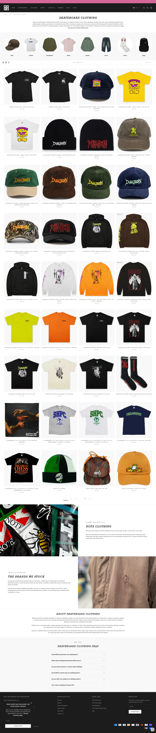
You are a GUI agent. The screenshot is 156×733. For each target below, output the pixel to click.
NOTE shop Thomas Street (99, 708)
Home (5, 14)
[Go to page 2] (90, 498)
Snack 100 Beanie (59, 488)
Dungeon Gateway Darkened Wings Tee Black (134, 347)
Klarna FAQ (60, 711)
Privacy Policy (61, 708)
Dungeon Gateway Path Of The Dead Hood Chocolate (134, 252)
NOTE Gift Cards (96, 700)
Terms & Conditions (62, 705)
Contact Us (60, 713)
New (13, 7)
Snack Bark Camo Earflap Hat (96, 488)
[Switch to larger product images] (3, 62)
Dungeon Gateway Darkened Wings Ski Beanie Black (97, 155)
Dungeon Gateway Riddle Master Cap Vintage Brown (134, 155)
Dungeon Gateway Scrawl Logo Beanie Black (59, 155)
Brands (60, 7)
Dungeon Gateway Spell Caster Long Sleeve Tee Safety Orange (96, 300)
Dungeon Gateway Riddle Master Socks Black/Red (134, 394)
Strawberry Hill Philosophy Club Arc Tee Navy (134, 440)
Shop (10, 14)
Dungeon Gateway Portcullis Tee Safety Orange (59, 347)
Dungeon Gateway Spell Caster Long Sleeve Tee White (59, 300)
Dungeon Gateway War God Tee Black (22, 394)
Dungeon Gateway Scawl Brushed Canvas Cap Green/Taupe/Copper (22, 204)
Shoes (43, 7)
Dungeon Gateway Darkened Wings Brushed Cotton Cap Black (59, 252)
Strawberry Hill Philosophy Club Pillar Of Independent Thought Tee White (96, 441)
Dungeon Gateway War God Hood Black (97, 251)
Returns (59, 703)
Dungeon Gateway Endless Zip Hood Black (22, 299)
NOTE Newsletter (96, 703)
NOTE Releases (96, 705)
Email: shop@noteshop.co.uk (11, 700)
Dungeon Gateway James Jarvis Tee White (22, 155)
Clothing (34, 7)
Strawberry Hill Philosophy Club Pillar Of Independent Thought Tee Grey (59, 441)
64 (85, 498)
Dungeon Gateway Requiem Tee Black (96, 394)
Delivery (59, 700)
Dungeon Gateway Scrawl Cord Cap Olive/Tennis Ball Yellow (96, 204)
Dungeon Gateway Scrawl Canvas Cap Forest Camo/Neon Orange (22, 252)
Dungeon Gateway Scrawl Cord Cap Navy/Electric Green (134, 204)
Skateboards (22, 7)
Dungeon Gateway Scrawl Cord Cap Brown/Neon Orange (59, 204)
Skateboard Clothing (19, 14)
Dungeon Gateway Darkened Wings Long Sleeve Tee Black (134, 300)
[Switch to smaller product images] (6, 62)
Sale (68, 7)
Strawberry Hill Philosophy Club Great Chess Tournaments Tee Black (22, 489)
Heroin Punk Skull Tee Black (59, 107)
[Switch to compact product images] (8, 62)
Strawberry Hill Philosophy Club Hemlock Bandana (22, 441)
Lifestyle (51, 7)
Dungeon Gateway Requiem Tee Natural (59, 394)
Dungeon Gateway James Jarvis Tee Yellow (134, 107)
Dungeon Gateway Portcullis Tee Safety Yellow (21, 347)
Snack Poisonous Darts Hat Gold (134, 488)
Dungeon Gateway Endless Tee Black (96, 347)
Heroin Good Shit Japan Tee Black (22, 107)
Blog (75, 7)
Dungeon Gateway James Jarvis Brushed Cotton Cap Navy (96, 107)
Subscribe (18, 726)
